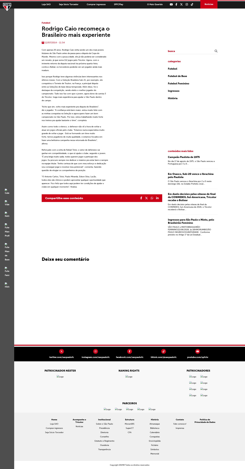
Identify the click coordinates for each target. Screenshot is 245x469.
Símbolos (154, 449)
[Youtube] (171, 4)
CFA (129, 432)
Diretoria (104, 432)
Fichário (154, 445)
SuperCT (130, 428)
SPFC (7, 7)
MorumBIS (129, 424)
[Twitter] (181, 4)
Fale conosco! (179, 424)
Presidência (104, 428)
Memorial (154, 454)
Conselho (104, 436)
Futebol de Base (177, 76)
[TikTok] (192, 4)
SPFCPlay (118, 4)
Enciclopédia (154, 441)
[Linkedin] (157, 198)
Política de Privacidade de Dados (205, 420)
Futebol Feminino (178, 83)
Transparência (104, 449)
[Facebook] (176, 4)
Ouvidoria (104, 445)
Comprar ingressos (96, 4)
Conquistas (155, 436)
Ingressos (173, 90)
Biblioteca (154, 428)
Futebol (46, 22)
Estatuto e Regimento (104, 441)
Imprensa (180, 428)
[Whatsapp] (152, 198)
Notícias (209, 4)
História (173, 98)
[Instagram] (187, 4)
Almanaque (155, 424)
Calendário (155, 432)
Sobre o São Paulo (104, 424)
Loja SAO (46, 4)
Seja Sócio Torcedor (68, 4)
